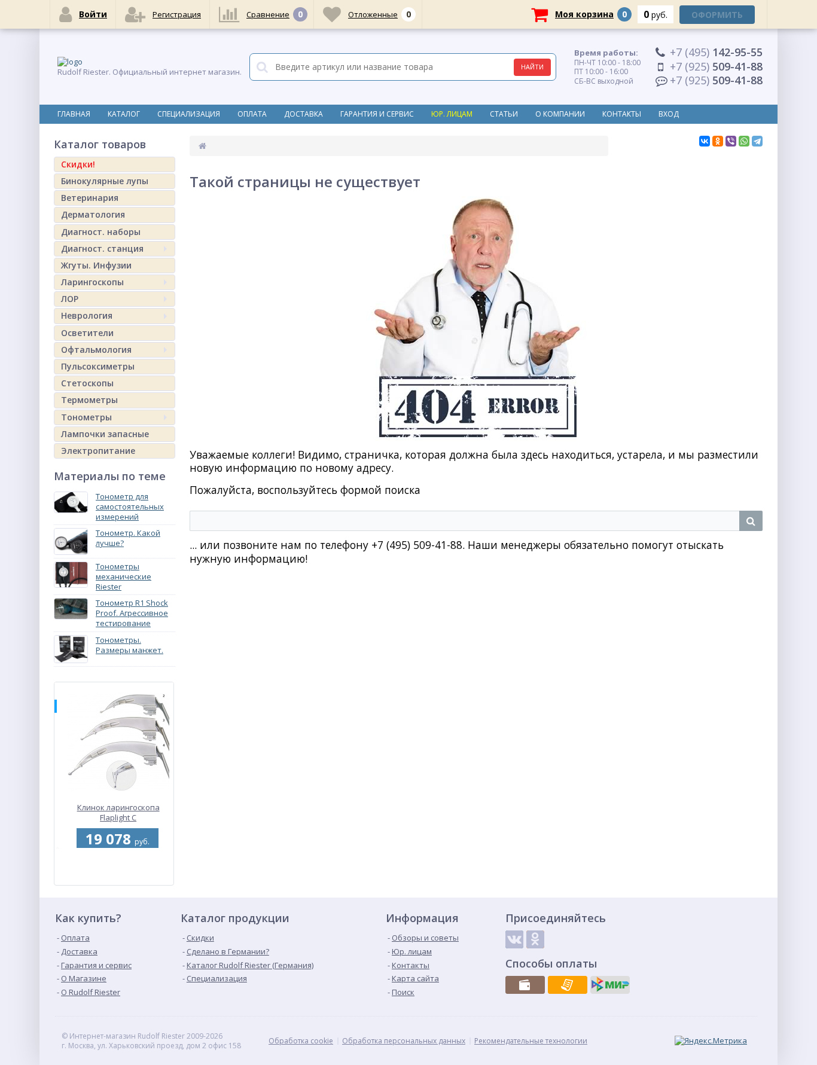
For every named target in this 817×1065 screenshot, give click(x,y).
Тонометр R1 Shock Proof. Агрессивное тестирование (132, 612)
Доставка (303, 114)
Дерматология (93, 214)
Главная (73, 114)
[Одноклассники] (717, 141)
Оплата (252, 114)
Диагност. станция (102, 248)
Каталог (124, 114)
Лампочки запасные (105, 434)
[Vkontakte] (514, 939)
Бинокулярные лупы (104, 181)
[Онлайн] (610, 985)
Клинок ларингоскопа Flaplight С (115, 812)
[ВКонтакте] (704, 141)
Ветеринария (89, 197)
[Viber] (730, 141)
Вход (669, 114)
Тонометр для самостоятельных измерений (130, 506)
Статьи (504, 114)
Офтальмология (96, 349)
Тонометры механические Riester (123, 576)
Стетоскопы (87, 383)
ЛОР (69, 298)
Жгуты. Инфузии (96, 265)
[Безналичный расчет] (567, 985)
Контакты (621, 114)
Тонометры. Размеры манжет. (129, 644)
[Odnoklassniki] (535, 939)
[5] (112, 878)
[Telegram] (757, 141)
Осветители (87, 332)
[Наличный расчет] (525, 985)
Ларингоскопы (92, 282)
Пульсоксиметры (98, 366)
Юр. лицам (451, 114)
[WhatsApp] (744, 141)
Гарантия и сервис (377, 114)
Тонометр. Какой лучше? (128, 537)
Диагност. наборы (101, 231)
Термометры (89, 399)
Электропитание (98, 450)
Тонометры (86, 417)
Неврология (86, 315)
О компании (560, 114)
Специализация (188, 114)
